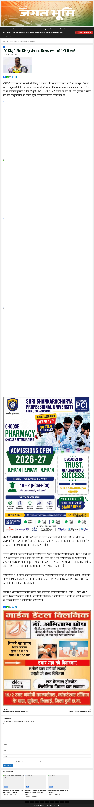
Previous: (15, 710)
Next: (79, 710)
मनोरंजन (35, 29)
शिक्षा (61, 29)
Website (5, 756)
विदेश (13, 29)
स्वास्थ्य (9, 32)
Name (5, 744)
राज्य (9, 29)
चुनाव (46, 29)
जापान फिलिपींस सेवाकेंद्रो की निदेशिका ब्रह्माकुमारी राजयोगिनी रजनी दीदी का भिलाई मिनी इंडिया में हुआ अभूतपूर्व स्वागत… (38, 32)
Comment (5, 723)
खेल (26, 29)
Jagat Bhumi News (85, 32)
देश (22, 29)
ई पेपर (4, 32)
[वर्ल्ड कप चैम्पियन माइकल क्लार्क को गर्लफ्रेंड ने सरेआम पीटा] (58, 782)
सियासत (66, 29)
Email (5, 750)
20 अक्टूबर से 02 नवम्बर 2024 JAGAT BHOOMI (14, 36)
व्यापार (56, 29)
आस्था (30, 29)
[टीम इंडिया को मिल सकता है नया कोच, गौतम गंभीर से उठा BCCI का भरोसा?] (13, 782)
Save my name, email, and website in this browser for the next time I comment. (22, 761)
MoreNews (51, 805)
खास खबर (3, 29)
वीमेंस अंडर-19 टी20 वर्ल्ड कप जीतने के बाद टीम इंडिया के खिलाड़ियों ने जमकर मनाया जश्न (35, 792)
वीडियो (41, 29)
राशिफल (51, 29)
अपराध (18, 29)
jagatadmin (6, 54)
